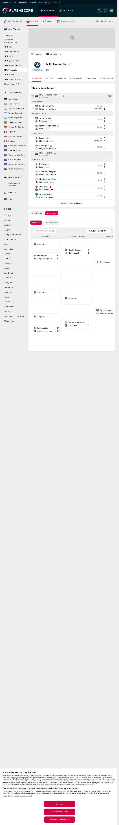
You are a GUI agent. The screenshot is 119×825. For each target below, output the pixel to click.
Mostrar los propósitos (59, 820)
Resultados (76, 78)
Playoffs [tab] (51, 213)
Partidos (91, 78)
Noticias (61, 78)
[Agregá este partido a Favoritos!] (32, 107)
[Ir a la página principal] (19, 10)
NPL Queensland (11, 61)
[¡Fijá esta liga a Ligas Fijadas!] (69, 64)
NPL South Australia (13, 65)
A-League (8, 36)
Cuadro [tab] (36, 223)
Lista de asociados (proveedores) (17, 796)
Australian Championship (10, 41)
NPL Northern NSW (13, 51)
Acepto (59, 804)
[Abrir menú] (111, 10)
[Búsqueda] (99, 10)
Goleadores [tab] (51, 223)
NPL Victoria (9, 75)
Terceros (91, 785)
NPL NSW (8, 56)
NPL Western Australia (14, 79)
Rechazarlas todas (59, 812)
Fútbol (38, 54)
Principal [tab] (37, 213)
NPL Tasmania (10, 70)
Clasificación (107, 78)
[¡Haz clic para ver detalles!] (71, 107)
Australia (55, 54)
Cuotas (49, 78)
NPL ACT (8, 47)
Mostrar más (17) (12, 84)
